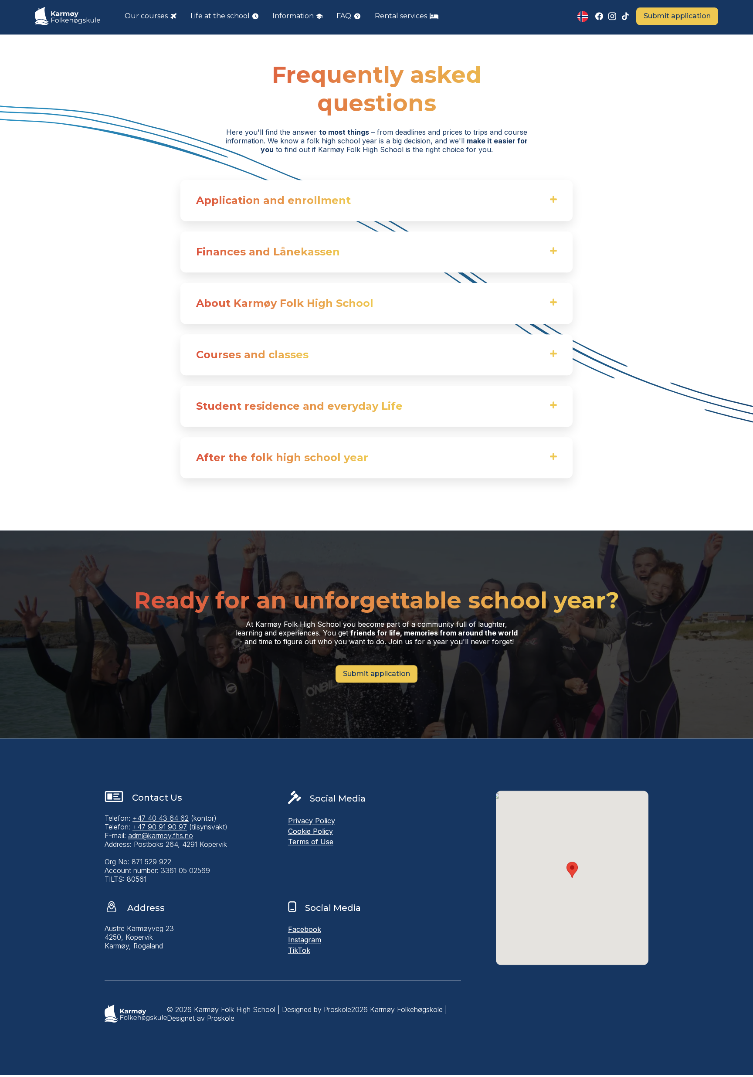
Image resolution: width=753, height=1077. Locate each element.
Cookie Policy (310, 832)
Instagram (304, 941)
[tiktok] (625, 17)
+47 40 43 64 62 (160, 819)
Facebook (304, 930)
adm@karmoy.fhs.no (160, 836)
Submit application (677, 17)
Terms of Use (310, 843)
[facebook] (599, 17)
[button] (150, 17)
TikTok (299, 951)
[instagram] (612, 17)
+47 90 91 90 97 (159, 828)
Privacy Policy (311, 822)
